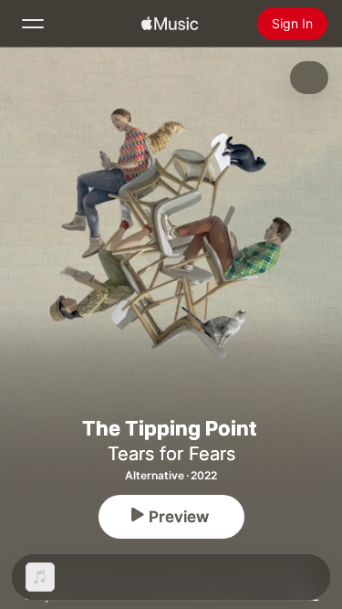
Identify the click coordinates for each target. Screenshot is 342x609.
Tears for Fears (171, 454)
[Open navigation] (33, 24)
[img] (169, 24)
